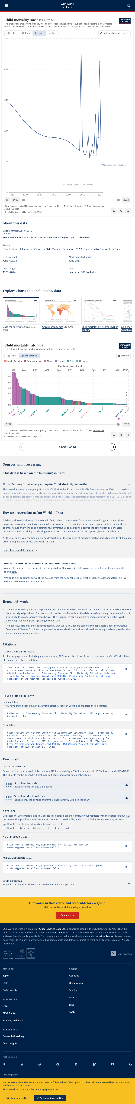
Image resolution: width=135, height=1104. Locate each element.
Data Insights (10, 990)
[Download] (114, 211)
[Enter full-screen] (128, 211)
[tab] (12, 33)
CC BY (39, 212)
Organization (76, 983)
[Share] (121, 211)
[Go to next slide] (112, 446)
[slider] (23, 200)
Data (5, 983)
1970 (9, 424)
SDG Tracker (9, 1013)
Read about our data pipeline (18, 550)
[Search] (128, 5)
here (13, 572)
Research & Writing (13, 1036)
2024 (126, 200)
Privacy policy (10, 1075)
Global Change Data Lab (52, 929)
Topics (6, 976)
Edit (116, 33)
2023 (126, 424)
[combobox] (128, 5)
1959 (15, 200)
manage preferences (48, 1089)
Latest (6, 1006)
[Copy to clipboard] (122, 669)
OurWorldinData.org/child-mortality (19, 212)
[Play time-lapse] (7, 200)
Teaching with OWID (14, 1020)
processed (90, 249)
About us (74, 976)
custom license (105, 936)
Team (72, 997)
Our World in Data (67, 5)
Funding (73, 990)
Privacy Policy (27, 1089)
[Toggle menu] (6, 5)
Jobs (71, 1005)
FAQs (124, 940)
